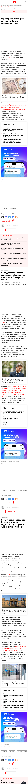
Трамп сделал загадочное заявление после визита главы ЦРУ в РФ (13, 781)
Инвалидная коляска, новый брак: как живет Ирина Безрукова (13, 259)
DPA (9, 575)
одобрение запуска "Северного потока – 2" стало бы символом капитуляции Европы (13, 648)
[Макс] (6, 217)
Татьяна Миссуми (6, 463)
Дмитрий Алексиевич (7, 746)
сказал (3, 322)
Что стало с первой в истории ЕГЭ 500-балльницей (11, 264)
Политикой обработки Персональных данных (10, 6)
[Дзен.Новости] (2, 217)
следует (10, 57)
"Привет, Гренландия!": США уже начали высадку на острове (12, 243)
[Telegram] (9, 217)
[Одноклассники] (16, 217)
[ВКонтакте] (12, 217)
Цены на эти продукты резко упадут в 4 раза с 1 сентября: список (13, 238)
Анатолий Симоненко (7, 182)
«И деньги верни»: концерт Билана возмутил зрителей (13, 249)
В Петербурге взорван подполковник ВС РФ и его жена (13, 254)
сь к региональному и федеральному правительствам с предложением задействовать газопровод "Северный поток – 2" (13, 392)
